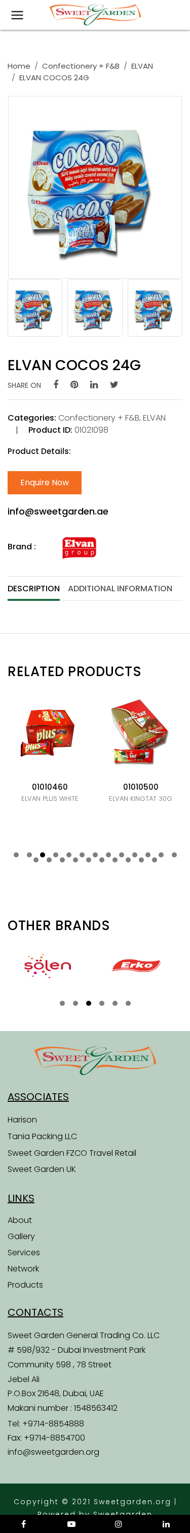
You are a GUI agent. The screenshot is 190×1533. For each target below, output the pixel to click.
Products (25, 1285)
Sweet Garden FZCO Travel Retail (72, 1153)
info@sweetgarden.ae (58, 511)
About (20, 1220)
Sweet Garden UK (42, 1169)
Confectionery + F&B (81, 66)
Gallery (21, 1236)
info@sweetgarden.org (53, 1452)
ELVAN (142, 66)
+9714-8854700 (54, 1438)
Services (24, 1252)
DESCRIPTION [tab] (34, 588)
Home (19, 66)
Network (23, 1268)
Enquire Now (44, 482)
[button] (16, 854)
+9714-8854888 (53, 1423)
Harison (22, 1120)
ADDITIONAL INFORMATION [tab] (120, 588)
